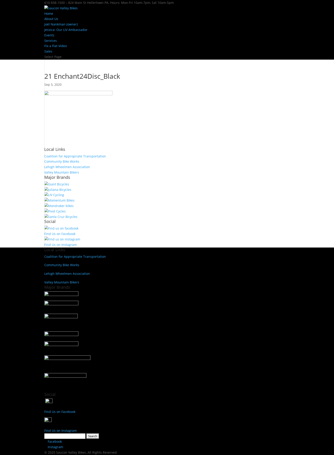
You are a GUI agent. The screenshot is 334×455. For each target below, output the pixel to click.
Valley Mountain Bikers (61, 172)
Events (49, 35)
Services (50, 40)
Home (48, 13)
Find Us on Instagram (60, 245)
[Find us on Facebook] (61, 228)
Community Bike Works (61, 161)
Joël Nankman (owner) (61, 24)
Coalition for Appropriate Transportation (75, 156)
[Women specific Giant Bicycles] (54, 195)
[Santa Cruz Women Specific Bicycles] (57, 189)
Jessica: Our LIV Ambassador (65, 30)
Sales (48, 51)
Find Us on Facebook (59, 234)
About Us (51, 19)
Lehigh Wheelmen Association (67, 167)
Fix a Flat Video (55, 46)
